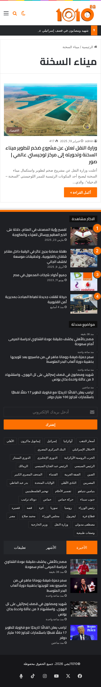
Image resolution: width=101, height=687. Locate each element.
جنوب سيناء (87, 499)
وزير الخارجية (39, 524)
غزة (41, 508)
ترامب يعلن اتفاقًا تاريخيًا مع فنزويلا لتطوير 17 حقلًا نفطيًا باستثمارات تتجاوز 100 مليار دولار (36, 632)
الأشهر (51, 547)
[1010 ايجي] (76, 13)
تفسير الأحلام (63, 491)
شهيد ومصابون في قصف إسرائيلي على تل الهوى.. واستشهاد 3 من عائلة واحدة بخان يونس (36, 609)
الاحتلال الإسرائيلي (83, 449)
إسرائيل (52, 441)
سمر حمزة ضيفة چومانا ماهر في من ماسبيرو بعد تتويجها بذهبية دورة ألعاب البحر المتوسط (38, 585)
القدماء (53, 474)
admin (89, 141)
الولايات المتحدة (44, 483)
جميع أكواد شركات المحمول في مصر (40, 275)
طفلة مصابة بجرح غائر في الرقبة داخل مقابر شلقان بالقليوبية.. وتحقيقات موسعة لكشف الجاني (35, 256)
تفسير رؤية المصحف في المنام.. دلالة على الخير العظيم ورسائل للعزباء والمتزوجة (37, 232)
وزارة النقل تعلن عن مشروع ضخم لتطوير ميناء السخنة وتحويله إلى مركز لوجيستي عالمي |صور (51, 154)
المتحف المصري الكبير (28, 474)
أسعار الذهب (87, 441)
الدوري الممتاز (21, 457)
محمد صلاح (28, 516)
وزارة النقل (61, 524)
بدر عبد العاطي (19, 483)
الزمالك (23, 466)
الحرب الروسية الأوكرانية (79, 457)
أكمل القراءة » (80, 192)
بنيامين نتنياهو (86, 491)
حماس (47, 499)
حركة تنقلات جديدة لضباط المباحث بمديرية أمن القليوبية (36, 299)
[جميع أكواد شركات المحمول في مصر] (83, 281)
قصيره (16, 508)
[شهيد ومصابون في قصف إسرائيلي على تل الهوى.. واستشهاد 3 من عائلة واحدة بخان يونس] (83, 609)
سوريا (54, 508)
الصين (91, 474)
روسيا (68, 508)
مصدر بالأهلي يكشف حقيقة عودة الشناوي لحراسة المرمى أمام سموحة (35, 564)
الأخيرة (81, 547)
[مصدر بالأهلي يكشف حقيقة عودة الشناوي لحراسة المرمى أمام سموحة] (83, 566)
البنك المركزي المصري (51, 449)
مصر (12, 516)
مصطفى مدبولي (85, 524)
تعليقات (20, 547)
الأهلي (10, 441)
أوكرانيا (67, 441)
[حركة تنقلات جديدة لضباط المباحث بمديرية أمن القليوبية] (83, 304)
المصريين (89, 483)
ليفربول (71, 516)
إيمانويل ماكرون (30, 441)
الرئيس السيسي (85, 466)
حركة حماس (65, 499)
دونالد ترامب (28, 499)
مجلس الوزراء (50, 516)
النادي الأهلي (68, 483)
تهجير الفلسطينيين (36, 491)
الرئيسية (88, 47)
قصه (29, 508)
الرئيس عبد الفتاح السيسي (51, 466)
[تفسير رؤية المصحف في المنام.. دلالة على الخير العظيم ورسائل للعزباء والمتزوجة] (83, 236)
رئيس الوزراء (87, 508)
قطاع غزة (89, 516)
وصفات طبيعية (85, 533)
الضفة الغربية (72, 474)
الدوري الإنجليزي (47, 457)
